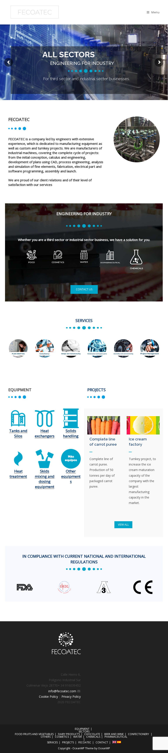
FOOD (19, 734)
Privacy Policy (71, 696)
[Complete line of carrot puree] (103, 425)
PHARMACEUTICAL (116, 737)
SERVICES (52, 742)
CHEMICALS (93, 737)
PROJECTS (68, 742)
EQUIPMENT (82, 729)
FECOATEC (84, 742)
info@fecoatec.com (62, 691)
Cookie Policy (49, 696)
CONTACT (102, 742)
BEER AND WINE (114, 734)
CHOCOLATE (92, 734)
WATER (77, 737)
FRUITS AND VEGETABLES (38, 734)
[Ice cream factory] (143, 425)
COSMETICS (62, 737)
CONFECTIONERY (138, 734)
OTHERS (46, 737)
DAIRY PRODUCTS (69, 734)
